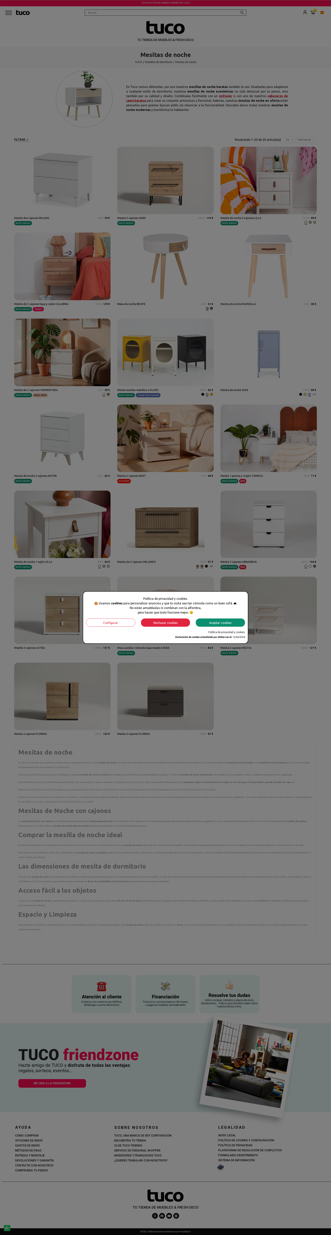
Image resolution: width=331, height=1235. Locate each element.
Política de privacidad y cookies (226, 632)
